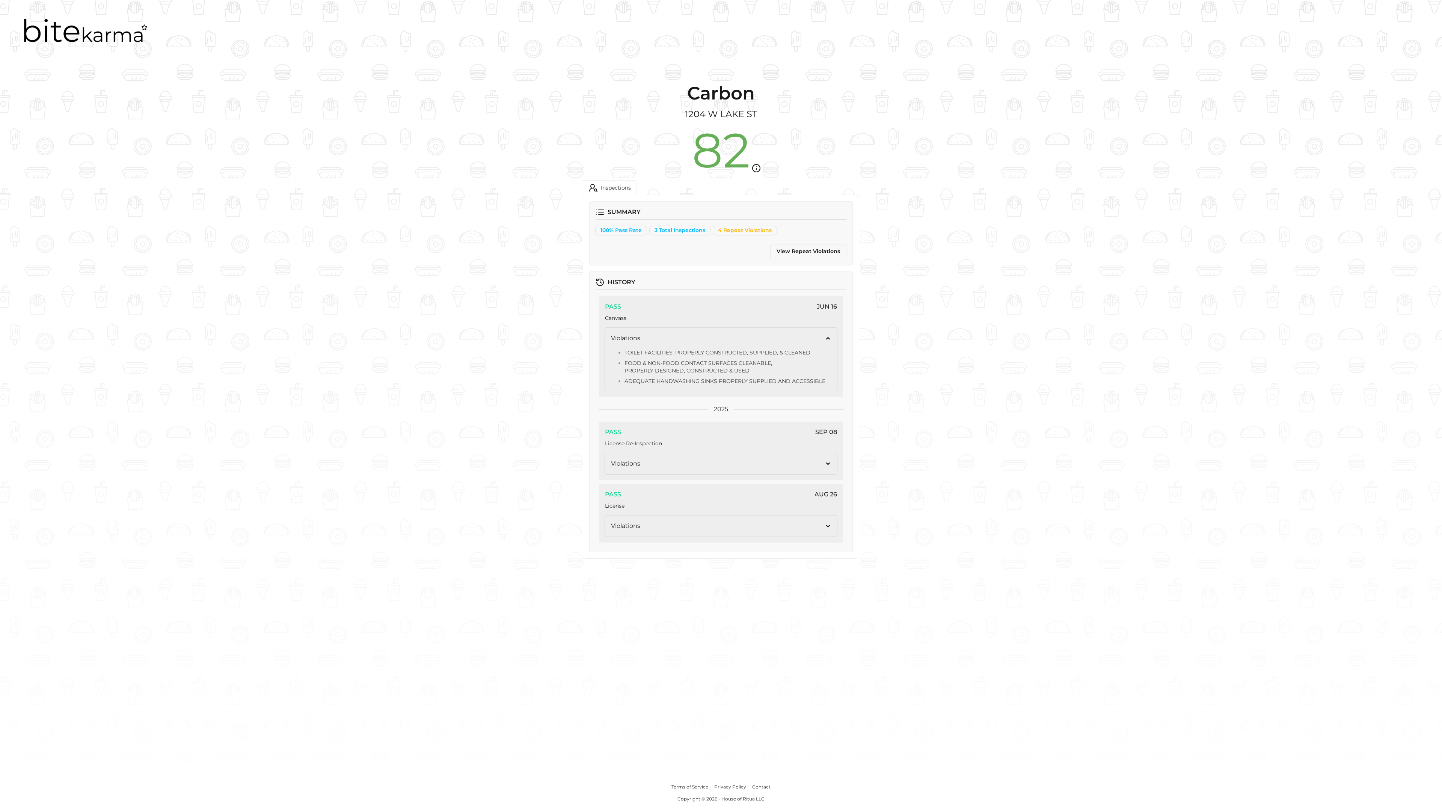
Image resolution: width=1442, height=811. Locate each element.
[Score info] (756, 168)
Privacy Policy (730, 787)
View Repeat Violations (808, 251)
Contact (761, 787)
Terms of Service (689, 787)
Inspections (616, 187)
